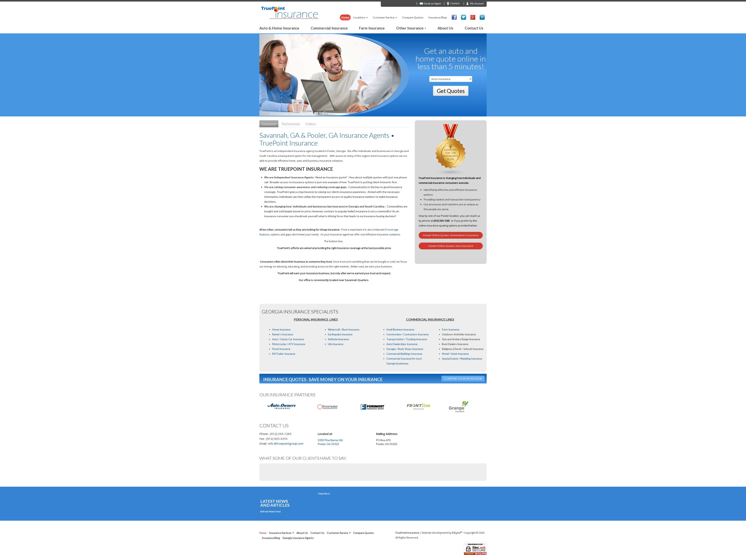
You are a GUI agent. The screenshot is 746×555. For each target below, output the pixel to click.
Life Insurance (335, 344)
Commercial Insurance (329, 28)
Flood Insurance (281, 348)
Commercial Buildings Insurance (404, 353)
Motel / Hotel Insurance (455, 353)
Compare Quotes (412, 17)
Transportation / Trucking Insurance (406, 339)
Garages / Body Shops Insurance (404, 348)
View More (324, 493)
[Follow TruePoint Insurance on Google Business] (472, 17)
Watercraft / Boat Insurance (343, 329)
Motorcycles (279, 344)
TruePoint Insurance (407, 532)
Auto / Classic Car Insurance (288, 339)
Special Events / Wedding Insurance (462, 358)
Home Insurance (281, 329)
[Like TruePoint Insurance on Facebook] (454, 17)
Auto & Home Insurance (279, 28)
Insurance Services (280, 532)
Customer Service (384, 17)
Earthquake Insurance (340, 334)
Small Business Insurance (400, 329)
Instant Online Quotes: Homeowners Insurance (450, 235)
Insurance (269, 124)
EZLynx (456, 532)
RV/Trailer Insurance (283, 353)
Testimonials (290, 124)
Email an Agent (432, 3)
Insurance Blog (437, 17)
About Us (445, 28)
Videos (310, 124)
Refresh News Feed (270, 511)
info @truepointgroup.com (285, 443)
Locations (359, 17)
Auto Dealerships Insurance (401, 344)
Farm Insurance (372, 28)
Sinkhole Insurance (338, 339)
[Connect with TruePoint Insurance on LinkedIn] (482, 17)
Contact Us (474, 28)
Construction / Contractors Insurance (407, 334)
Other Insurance (410, 28)
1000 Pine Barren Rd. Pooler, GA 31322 (330, 442)
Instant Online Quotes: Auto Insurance (450, 246)
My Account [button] (477, 3)
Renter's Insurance (282, 334)
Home (345, 17)
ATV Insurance (296, 344)
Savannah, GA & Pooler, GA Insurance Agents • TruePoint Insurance (327, 139)
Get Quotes (451, 91)
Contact (454, 3)
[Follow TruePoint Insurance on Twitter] (463, 17)
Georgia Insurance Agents (298, 537)
